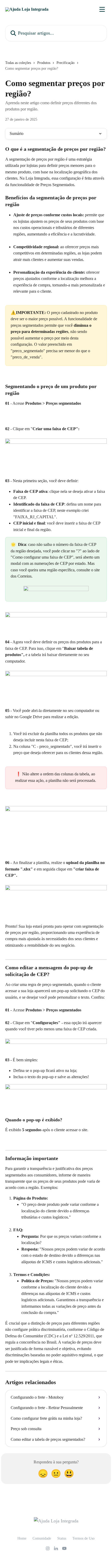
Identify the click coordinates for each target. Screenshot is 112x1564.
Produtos (43, 63)
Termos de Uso (83, 1538)
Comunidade (42, 1538)
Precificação (65, 63)
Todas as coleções (18, 63)
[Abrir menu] (102, 9)
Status (61, 1538)
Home (21, 1538)
